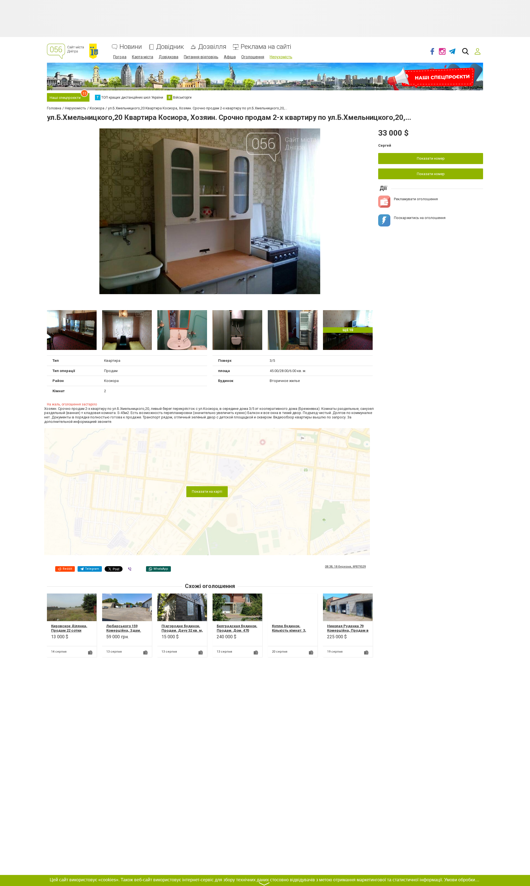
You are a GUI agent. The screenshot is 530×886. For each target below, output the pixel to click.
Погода (119, 57)
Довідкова (168, 57)
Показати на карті (207, 491)
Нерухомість (281, 57)
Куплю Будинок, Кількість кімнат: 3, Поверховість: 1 (289, 630)
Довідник (170, 47)
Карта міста (142, 57)
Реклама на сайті (266, 47)
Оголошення (252, 57)
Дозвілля (212, 47)
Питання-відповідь (201, 57)
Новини (131, 47)
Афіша (230, 57)
